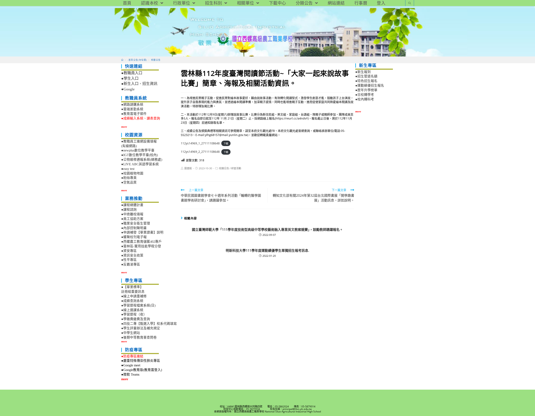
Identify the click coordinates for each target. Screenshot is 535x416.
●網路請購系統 (132, 104)
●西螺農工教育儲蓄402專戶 (141, 241)
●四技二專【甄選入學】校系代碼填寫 (149, 323)
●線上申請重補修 (134, 296)
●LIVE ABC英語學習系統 (140, 164)
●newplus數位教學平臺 (137, 150)
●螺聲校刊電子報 (134, 237)
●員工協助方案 (132, 219)
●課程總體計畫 (132, 205)
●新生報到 (363, 72)
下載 (226, 143)
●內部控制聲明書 (134, 228)
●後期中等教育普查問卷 (139, 337)
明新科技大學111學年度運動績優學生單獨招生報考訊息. (267, 250)
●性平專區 (129, 260)
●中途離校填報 (132, 214)
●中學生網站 (130, 333)
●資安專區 (129, 251)
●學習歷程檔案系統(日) (138, 305)
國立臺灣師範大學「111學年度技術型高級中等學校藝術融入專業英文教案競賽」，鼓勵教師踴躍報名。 (267, 229)
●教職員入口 (131, 73)
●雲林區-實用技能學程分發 (141, 246)
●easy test (127, 169)
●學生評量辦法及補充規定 (140, 328)
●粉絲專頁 (129, 178)
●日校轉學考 (364, 94)
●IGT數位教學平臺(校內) (139, 155)
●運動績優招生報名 (369, 85)
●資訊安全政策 (132, 255)
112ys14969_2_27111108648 (200, 152)
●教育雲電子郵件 (134, 114)
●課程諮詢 (129, 209)
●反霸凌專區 (130, 264)
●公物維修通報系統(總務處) (141, 159)
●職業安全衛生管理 (135, 223)
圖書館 (188, 168)
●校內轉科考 (364, 99)
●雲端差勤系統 (132, 109)
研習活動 (236, 168)
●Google (128, 89)
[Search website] (410, 3)
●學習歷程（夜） (134, 314)
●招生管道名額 (366, 76)
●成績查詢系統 (132, 301)
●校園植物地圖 (132, 173)
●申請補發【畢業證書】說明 (142, 232)
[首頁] (122, 59)
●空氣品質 (129, 182)
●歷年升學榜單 (366, 90)
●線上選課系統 (132, 310)
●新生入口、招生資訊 (139, 84)
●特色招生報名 (366, 81)
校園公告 (224, 168)
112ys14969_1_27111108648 (200, 143)
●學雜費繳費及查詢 (135, 319)
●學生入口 (130, 78)
